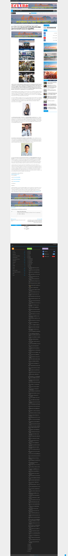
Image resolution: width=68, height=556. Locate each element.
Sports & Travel (15, 270)
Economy (14, 252)
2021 (28, 257)
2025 (28, 252)
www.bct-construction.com (15, 174)
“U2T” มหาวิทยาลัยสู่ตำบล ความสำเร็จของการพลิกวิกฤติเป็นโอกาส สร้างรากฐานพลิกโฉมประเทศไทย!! (52, 105)
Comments (54, 80)
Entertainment (15, 257)
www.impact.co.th (37, 191)
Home (12, 25)
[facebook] (15, 1)
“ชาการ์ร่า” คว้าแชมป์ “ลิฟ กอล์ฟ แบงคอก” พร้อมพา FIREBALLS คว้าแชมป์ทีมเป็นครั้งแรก (52, 83)
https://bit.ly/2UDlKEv (17, 177)
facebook (36, 225)
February (30, 548)
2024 (28, 253)
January (30, 549)
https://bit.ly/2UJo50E (16, 181)
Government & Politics (16, 259)
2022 (28, 256)
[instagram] (18, 1)
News (14, 10)
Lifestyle (14, 262)
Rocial (14, 267)
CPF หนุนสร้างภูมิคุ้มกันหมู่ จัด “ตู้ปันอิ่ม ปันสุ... (33, 333)
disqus (26, 225)
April (29, 545)
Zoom (50, 80)
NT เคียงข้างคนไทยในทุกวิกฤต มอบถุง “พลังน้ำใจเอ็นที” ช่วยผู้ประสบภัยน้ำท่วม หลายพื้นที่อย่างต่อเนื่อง (52, 94)
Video (13, 273)
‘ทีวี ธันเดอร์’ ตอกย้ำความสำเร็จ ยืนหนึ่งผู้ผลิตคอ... (34, 519)
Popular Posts (46, 80)
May (29, 544)
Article (17, 10)
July (29, 265)
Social (14, 268)
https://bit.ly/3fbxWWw (17, 179)
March (29, 546)
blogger (16, 225)
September (30, 262)
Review (21, 10)
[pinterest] (55, 244)
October (30, 261)
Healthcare (14, 260)
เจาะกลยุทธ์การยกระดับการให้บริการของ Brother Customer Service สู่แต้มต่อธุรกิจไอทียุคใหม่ (52, 108)
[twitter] (16, 1)
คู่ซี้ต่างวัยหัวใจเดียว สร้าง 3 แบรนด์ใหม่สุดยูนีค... (34, 376)
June (29, 266)
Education (14, 254)
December (30, 258)
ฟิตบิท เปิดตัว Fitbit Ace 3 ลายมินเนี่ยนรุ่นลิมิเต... (34, 525)
